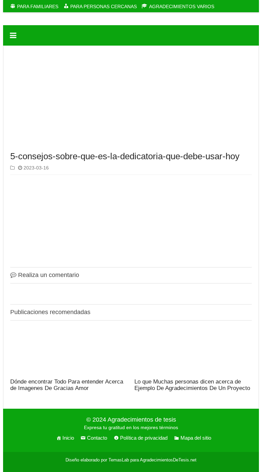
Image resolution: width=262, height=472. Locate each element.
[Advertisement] (131, 100)
